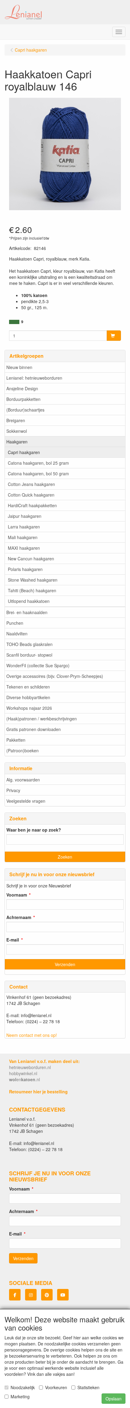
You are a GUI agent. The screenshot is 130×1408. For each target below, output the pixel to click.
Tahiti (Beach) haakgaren (32, 590)
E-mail (12, 940)
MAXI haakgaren (24, 548)
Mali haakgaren (22, 537)
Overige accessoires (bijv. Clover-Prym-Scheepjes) (54, 676)
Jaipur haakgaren (24, 516)
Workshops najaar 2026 (29, 708)
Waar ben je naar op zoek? (33, 830)
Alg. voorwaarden (23, 780)
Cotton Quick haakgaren (31, 495)
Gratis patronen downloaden (33, 729)
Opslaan (114, 1399)
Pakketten (15, 740)
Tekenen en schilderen (28, 687)
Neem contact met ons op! (31, 1035)
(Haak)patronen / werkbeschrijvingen (41, 719)
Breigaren (15, 420)
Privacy (13, 790)
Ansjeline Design (22, 388)
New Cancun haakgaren (31, 558)
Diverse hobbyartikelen (28, 697)
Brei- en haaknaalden (26, 612)
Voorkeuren (56, 1387)
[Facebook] (15, 1294)
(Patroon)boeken (22, 750)
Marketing (20, 1396)
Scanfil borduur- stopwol (29, 655)
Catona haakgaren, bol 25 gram (38, 463)
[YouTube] (63, 1294)
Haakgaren (17, 442)
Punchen (14, 623)
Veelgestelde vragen (25, 801)
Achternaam (18, 917)
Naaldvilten (17, 634)
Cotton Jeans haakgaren (31, 484)
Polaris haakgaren (25, 569)
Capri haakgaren (24, 452)
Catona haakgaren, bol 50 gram (38, 473)
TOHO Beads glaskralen (29, 644)
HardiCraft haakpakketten (32, 505)
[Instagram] (31, 1294)
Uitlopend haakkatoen (29, 601)
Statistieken (88, 1387)
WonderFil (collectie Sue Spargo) (38, 665)
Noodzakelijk (23, 1387)
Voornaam (16, 895)
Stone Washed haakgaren (32, 580)
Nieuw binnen (19, 367)
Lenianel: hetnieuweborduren (34, 378)
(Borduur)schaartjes (25, 410)
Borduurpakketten (23, 399)
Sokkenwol (16, 431)
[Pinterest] (47, 1294)
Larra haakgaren (24, 527)
